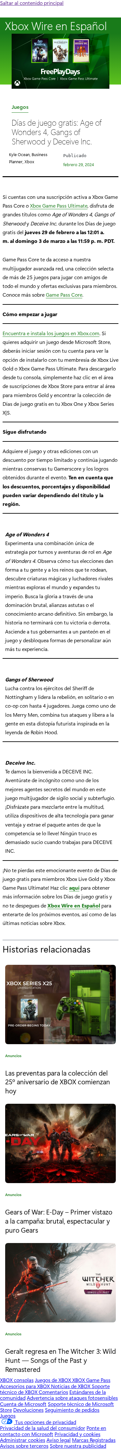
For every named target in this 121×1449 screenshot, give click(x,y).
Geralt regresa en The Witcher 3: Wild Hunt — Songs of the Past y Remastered (60, 1359)
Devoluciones (28, 1409)
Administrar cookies (22, 1439)
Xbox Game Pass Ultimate (58, 205)
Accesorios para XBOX (25, 1386)
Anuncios (13, 1056)
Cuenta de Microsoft (23, 1403)
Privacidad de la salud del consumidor (42, 1427)
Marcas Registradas (94, 1439)
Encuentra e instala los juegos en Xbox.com (51, 333)
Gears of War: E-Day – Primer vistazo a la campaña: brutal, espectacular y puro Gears (58, 1220)
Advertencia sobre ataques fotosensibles (72, 1397)
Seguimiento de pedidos (72, 1409)
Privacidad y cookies (77, 1434)
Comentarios (53, 1391)
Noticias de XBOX (71, 1386)
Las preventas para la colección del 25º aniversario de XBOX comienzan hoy (57, 1081)
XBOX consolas (17, 1379)
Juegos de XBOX (53, 1379)
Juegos (20, 108)
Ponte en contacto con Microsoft (53, 1430)
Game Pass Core (64, 294)
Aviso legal (58, 1439)
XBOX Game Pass (91, 1379)
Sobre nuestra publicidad (78, 1445)
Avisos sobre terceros (24, 1445)
